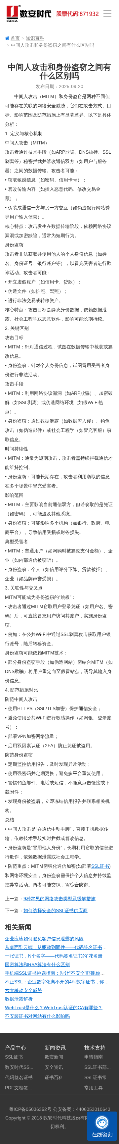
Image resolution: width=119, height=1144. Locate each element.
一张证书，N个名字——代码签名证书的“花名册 (53, 956)
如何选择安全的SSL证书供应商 (55, 910)
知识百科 (35, 38)
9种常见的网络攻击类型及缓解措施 (59, 898)
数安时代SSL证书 (23, 1067)
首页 (15, 38)
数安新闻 (54, 1057)
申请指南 (93, 1057)
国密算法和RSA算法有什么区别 (37, 964)
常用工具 (93, 1087)
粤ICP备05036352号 (30, 1109)
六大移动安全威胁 (23, 990)
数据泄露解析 (19, 999)
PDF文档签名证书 (23, 1087)
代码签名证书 (19, 1077)
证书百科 (54, 1077)
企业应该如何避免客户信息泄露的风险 (44, 938)
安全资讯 (54, 1067)
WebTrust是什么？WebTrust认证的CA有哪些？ (53, 1007)
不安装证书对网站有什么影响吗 (37, 1016)
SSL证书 (100, 866)
